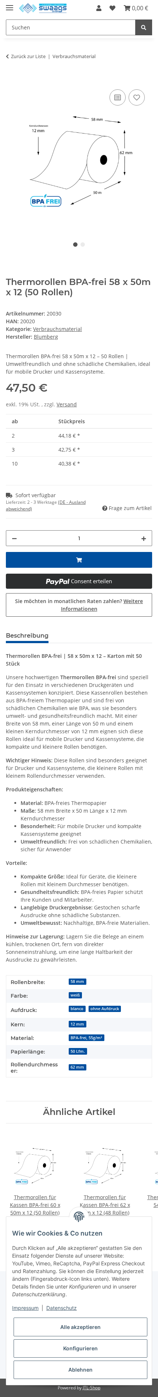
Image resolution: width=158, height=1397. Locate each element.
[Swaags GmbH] (43, 8)
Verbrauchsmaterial (57, 328)
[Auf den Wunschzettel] (137, 97)
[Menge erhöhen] (144, 538)
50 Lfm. (78, 1051)
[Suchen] (143, 27)
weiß (75, 995)
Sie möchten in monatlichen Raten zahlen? (79, 605)
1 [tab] (75, 244)
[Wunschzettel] (112, 8)
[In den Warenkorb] (12, 79)
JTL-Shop (91, 1387)
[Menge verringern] (14, 538)
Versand (67, 404)
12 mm (77, 1024)
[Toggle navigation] (9, 4)
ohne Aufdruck (104, 1008)
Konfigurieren (80, 1348)
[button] (98, 8)
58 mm (77, 981)
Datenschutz (61, 1308)
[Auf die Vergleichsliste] (117, 97)
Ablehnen (80, 1369)
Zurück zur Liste (28, 56)
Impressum (25, 1308)
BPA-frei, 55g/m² (86, 1037)
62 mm (77, 1067)
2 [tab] (82, 244)
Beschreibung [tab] (27, 635)
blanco (77, 1008)
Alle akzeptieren (80, 1327)
